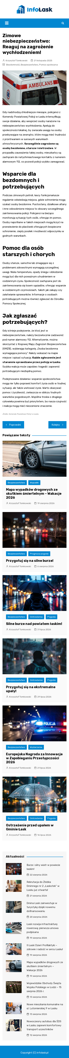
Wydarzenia (36, 747)
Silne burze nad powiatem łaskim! (34, 624)
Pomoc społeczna (48, 64)
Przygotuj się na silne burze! (29, 561)
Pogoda (51, 617)
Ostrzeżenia (36, 617)
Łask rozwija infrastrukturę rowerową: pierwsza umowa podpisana (42, 928)
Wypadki (34, 482)
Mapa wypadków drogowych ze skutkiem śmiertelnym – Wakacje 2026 (33, 494)
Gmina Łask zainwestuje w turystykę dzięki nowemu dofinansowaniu (42, 907)
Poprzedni (15, 424)
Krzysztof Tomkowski (16, 60)
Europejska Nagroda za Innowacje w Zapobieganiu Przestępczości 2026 (34, 758)
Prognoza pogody (39, 553)
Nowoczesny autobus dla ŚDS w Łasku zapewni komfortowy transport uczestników (44, 1025)
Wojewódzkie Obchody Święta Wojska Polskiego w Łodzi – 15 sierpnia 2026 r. (44, 987)
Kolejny (56, 424)
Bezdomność (13, 64)
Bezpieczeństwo (29, 64)
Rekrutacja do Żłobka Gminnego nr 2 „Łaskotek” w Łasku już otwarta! (43, 886)
